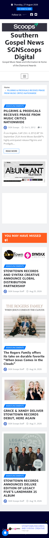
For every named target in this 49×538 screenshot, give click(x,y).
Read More (11, 151)
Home (7, 87)
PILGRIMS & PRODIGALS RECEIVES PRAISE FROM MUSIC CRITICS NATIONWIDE (22, 116)
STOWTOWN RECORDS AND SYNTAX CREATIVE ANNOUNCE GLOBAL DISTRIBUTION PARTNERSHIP (22, 278)
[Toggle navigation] (24, 76)
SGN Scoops (13, 127)
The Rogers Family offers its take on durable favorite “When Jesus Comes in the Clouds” (24, 358)
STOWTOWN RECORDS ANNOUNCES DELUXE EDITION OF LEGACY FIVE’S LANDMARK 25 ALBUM (21, 488)
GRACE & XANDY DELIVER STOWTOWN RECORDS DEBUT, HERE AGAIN (23, 414)
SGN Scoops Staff (16, 291)
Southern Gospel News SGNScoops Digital (24, 45)
